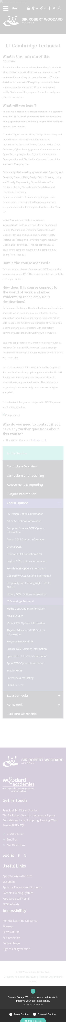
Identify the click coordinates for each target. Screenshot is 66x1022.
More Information (33, 1005)
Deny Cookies (22, 1014)
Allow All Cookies (47, 1014)
